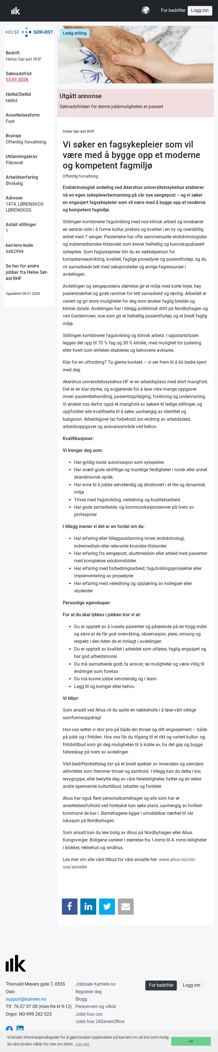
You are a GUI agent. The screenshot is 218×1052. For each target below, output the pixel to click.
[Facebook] (70, 907)
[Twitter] (107, 907)
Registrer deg (89, 991)
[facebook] (9, 1029)
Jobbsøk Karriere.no (96, 984)
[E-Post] (126, 907)
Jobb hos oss (89, 1014)
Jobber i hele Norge (39, 10)
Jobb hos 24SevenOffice (100, 1021)
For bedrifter (173, 10)
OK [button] (190, 1041)
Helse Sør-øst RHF (24, 59)
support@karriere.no (26, 999)
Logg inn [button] (200, 10)
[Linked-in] (20, 1029)
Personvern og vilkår (96, 1006)
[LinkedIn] (88, 907)
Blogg (81, 999)
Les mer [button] (82, 1044)
